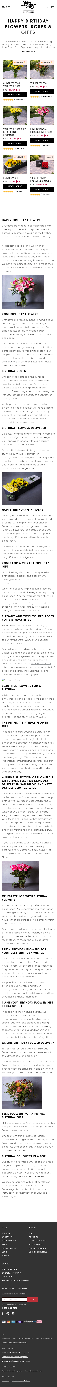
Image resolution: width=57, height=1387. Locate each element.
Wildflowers (38, 83)
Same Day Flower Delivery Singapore (16, 1352)
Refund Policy (9, 1241)
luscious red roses (41, 664)
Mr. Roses (5, 1381)
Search (5, 1256)
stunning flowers (32, 261)
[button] (5, 7)
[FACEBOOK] (2, 1313)
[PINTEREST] (8, 1313)
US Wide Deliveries (38, 1252)
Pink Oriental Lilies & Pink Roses (41, 130)
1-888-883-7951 (9, 1308)
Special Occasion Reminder (16, 1280)
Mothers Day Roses (9, 1338)
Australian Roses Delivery (21, 1381)
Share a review (9, 1269)
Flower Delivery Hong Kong (12, 1371)
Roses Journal (36, 1244)
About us (33, 1237)
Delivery (6, 1233)
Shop (31, 1233)
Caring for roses (38, 1241)
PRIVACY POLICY (9, 1248)
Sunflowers (11, 178)
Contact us (8, 1237)
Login (5, 1252)
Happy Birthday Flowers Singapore (15, 1357)
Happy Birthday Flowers (33, 1371)
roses (15, 261)
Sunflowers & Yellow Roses (12, 84)
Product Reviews (37, 1248)
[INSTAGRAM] (13, 1313)
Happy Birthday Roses (44, 1338)
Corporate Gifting (11, 1273)
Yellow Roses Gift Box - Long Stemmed (14, 132)
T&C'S (4, 1244)
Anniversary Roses (25, 1338)
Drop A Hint (8, 1277)
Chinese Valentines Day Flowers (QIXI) (16, 1361)
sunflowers (8, 362)
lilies (37, 358)
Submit (33, 1299)
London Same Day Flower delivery (14, 1342)
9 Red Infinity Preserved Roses (40, 179)
